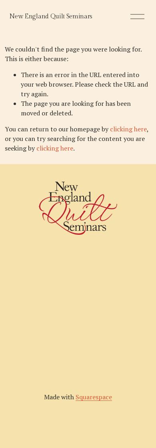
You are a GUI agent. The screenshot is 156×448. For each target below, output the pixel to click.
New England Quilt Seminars (50, 16)
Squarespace (94, 396)
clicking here (128, 129)
